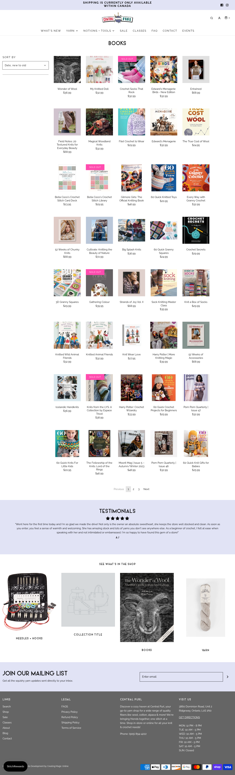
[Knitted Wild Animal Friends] (67, 335)
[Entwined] (195, 69)
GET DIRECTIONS (189, 717)
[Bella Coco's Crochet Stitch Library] (99, 177)
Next (146, 489)
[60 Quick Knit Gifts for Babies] (195, 443)
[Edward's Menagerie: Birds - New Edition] (163, 69)
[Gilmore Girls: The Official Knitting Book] (131, 177)
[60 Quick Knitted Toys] (163, 177)
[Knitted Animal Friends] (99, 335)
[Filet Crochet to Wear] (131, 122)
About (6, 727)
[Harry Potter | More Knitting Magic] (163, 335)
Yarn (205, 650)
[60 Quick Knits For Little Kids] (67, 443)
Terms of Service (71, 727)
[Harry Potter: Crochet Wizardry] (131, 387)
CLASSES (139, 30)
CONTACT (170, 30)
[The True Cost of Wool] (195, 122)
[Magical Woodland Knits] (99, 122)
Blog (5, 733)
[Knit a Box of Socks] (195, 282)
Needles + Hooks (29, 638)
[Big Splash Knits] (131, 230)
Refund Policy (69, 717)
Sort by (9, 57)
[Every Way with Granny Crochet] (195, 177)
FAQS (64, 706)
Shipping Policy (70, 722)
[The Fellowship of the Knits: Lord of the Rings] (99, 443)
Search (7, 706)
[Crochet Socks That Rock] (131, 69)
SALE (124, 30)
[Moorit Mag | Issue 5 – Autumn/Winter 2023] (131, 443)
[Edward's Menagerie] (163, 122)
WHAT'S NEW (51, 30)
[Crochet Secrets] (195, 230)
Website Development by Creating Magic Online (45, 766)
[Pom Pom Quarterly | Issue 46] (163, 443)
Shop (6, 711)
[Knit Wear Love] (131, 335)
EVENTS (188, 30)
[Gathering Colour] (99, 282)
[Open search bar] (212, 18)
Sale (5, 717)
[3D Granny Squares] (67, 282)
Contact (7, 738)
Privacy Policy (69, 711)
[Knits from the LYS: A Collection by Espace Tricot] (99, 387)
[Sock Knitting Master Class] (163, 282)
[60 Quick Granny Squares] (163, 230)
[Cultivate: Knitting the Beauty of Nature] (99, 230)
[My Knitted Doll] (99, 69)
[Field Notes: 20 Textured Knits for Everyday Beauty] (67, 122)
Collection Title (88, 634)
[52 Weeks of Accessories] (195, 335)
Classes (7, 722)
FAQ (155, 30)
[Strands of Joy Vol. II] (131, 282)
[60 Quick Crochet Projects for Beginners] (163, 387)
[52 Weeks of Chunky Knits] (67, 230)
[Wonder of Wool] (67, 69)
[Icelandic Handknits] (67, 387)
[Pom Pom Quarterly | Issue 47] (195, 387)
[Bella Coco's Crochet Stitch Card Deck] (67, 177)
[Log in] (219, 18)
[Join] (227, 677)
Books (147, 650)
